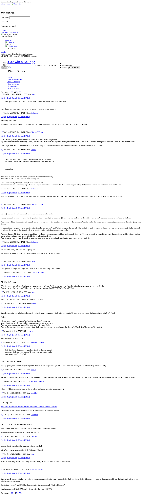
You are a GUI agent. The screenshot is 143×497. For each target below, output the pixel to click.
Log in (3, 30)
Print (27, 98)
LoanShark (34, 393)
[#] (2, 94)
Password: (4, 22)
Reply (3, 98)
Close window (6, 4)
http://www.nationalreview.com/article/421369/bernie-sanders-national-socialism (29, 407)
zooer (34, 94)
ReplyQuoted (12, 98)
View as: (65, 67)
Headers (21, 98)
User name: (5, 17)
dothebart (34, 113)
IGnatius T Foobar (37, 132)
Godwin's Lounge (21, 62)
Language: (4, 26)
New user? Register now (9, 32)
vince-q (33, 150)
